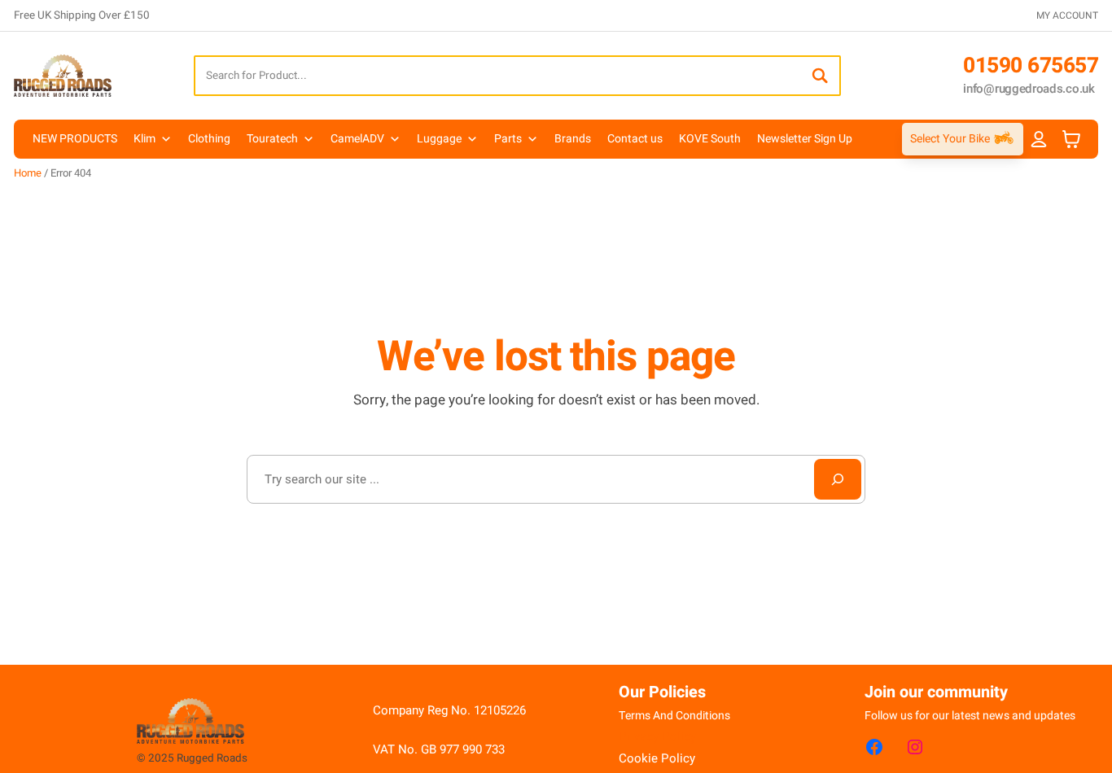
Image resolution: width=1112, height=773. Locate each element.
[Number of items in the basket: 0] (1071, 139)
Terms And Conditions (674, 715)
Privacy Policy (657, 736)
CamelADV (357, 138)
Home (28, 173)
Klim (144, 138)
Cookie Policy (657, 758)
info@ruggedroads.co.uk (1028, 89)
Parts (508, 138)
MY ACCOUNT (1067, 15)
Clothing (209, 138)
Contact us (635, 138)
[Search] (819, 75)
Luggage (439, 138)
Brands (572, 138)
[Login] (1039, 139)
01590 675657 (1030, 65)
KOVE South (710, 138)
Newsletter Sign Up (804, 138)
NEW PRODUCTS (75, 138)
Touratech (272, 138)
